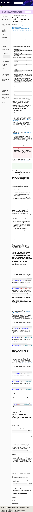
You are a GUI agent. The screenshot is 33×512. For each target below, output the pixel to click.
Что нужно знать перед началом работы (18, 25)
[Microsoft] (1, 6)
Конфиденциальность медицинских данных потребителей (16, 510)
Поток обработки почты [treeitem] (5, 38)
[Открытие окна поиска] (29, 7)
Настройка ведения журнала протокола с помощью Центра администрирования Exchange (20, 27)
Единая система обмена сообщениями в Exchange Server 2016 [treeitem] (5, 101)
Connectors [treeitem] (4, 46)
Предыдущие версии (11, 509)
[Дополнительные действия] (31, 15)
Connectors (15, 15)
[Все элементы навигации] (12, 15)
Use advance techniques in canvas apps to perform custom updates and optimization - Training (22, 498)
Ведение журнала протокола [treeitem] (6, 54)
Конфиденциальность (4, 510)
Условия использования (4, 511)
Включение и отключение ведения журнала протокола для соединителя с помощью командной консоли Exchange (20, 29)
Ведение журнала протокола (22, 15)
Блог (15, 509)
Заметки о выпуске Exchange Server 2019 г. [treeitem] (6, 25)
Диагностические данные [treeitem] (5, 95)
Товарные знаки (10, 511)
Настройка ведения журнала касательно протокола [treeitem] (7, 56)
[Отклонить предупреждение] (31, 1)
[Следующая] (27, 7)
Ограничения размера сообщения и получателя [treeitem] (5, 75)
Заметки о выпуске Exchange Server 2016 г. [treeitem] (6, 27)
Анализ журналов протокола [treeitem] (6, 59)
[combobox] (5, 16)
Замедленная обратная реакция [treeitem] (5, 80)
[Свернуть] (10, 14)
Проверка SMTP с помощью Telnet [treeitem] (6, 82)
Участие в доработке (21, 509)
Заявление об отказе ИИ (4, 509)
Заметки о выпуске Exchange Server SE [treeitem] (6, 22)
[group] (22, 280)
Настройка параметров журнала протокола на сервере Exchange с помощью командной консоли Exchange (21, 30)
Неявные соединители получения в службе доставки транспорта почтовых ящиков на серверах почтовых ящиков (22, 363)
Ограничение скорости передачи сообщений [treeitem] (5, 77)
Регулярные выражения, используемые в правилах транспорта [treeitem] (6, 41)
